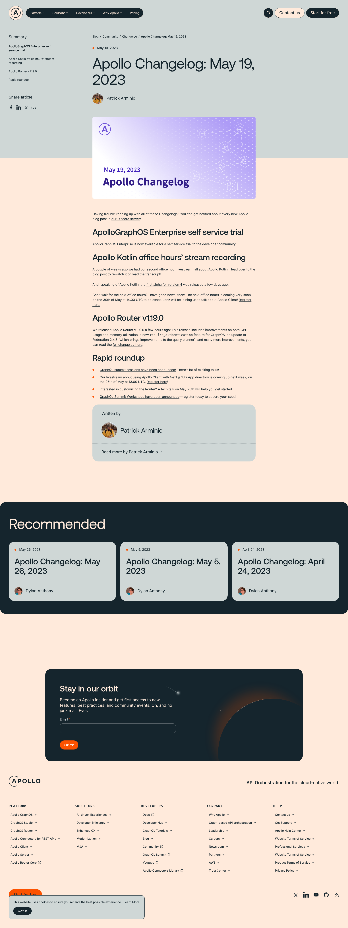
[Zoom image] (174, 158)
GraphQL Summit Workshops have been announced (139, 397)
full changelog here (127, 345)
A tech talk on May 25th (176, 389)
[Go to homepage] (16, 13)
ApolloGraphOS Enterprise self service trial (29, 48)
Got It (22, 911)
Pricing (135, 13)
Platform (36, 13)
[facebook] (11, 107)
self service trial (179, 244)
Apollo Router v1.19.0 (23, 71)
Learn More (131, 902)
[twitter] (26, 107)
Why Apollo (111, 13)
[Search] (268, 13)
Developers (84, 13)
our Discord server (125, 219)
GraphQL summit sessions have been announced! (138, 370)
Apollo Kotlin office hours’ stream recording (31, 61)
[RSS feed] (336, 895)
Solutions (58, 13)
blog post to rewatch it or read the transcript (126, 274)
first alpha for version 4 (164, 285)
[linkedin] (18, 107)
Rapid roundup (19, 79)
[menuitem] (42, 815)
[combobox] (268, 13)
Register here (157, 382)
